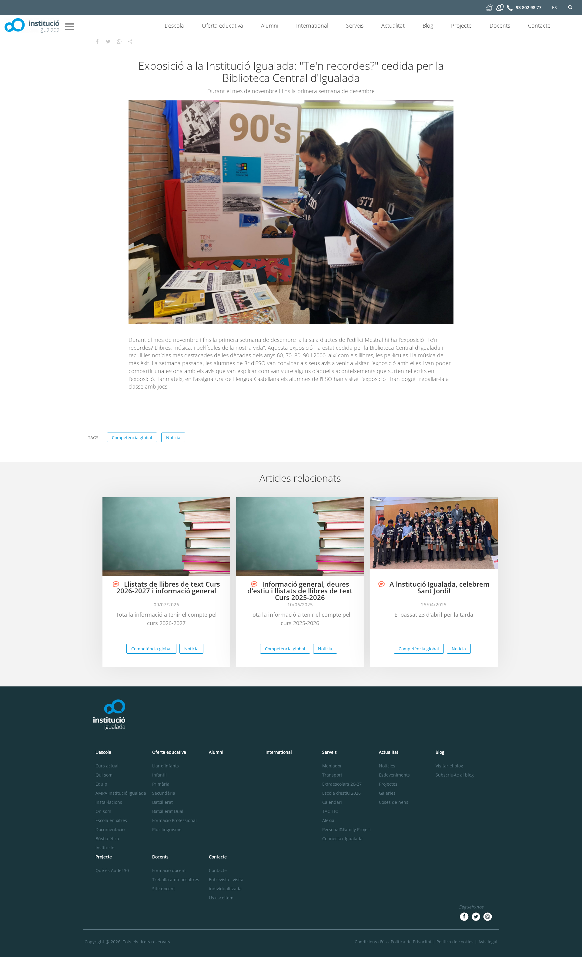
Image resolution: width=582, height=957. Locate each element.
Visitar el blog (449, 766)
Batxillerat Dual (167, 811)
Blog (428, 25)
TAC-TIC (330, 811)
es (554, 7)
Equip (101, 784)
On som (103, 811)
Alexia (328, 820)
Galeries (387, 793)
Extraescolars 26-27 (342, 784)
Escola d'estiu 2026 (341, 793)
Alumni (269, 25)
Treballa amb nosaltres (175, 879)
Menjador (332, 766)
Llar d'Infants (165, 766)
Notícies (387, 766)
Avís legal (487, 942)
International (312, 25)
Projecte (461, 25)
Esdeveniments (394, 775)
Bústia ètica (107, 838)
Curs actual (107, 766)
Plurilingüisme (167, 829)
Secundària (163, 793)
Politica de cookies (454, 942)
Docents (500, 25)
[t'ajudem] (489, 7)
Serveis (354, 25)
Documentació (110, 829)
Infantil (159, 775)
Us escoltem (221, 898)
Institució (104, 848)
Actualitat (393, 25)
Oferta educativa (222, 25)
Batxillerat (162, 802)
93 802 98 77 (528, 7)
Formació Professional (174, 820)
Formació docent (169, 870)
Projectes (388, 784)
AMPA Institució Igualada (120, 793)
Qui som (103, 775)
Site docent (163, 888)
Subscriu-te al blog (455, 775)
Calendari (332, 802)
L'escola (174, 25)
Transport (332, 775)
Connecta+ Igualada (342, 838)
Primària (160, 784)
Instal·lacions (108, 802)
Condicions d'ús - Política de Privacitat (393, 942)
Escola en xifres (111, 820)
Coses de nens (393, 802)
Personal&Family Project (346, 829)
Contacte (539, 25)
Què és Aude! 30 (112, 870)
